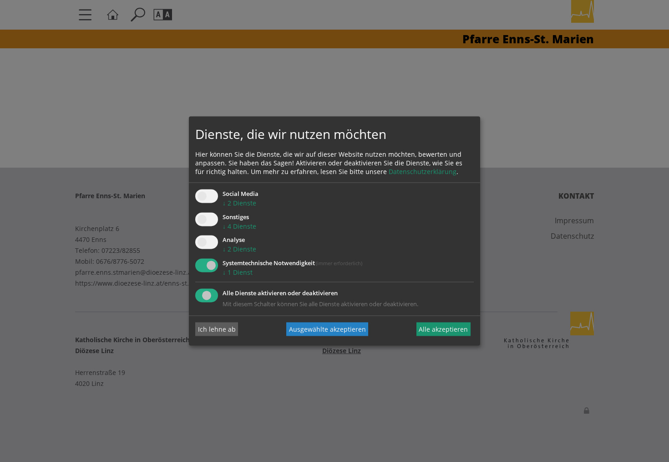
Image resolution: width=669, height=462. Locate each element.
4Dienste (239, 226)
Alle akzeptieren (443, 329)
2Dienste (239, 203)
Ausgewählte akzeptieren (327, 329)
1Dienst (238, 272)
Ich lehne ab (217, 329)
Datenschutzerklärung (422, 171)
